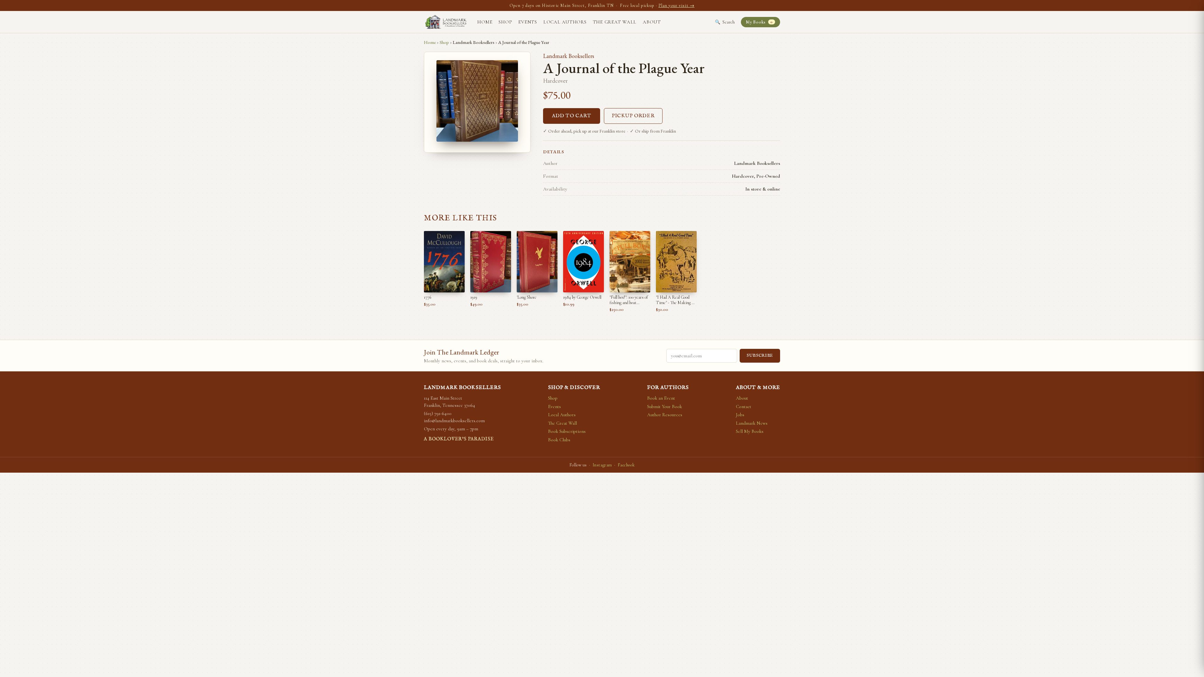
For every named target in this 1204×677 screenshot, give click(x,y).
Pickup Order (633, 116)
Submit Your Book (664, 406)
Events (527, 22)
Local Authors (565, 22)
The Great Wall (615, 22)
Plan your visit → (676, 5)
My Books (759, 22)
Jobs (740, 414)
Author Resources (664, 414)
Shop (505, 22)
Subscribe (760, 355)
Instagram (602, 465)
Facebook (626, 465)
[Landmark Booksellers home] (446, 22)
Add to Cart (571, 116)
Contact (743, 406)
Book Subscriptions (567, 431)
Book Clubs (559, 440)
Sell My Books (749, 431)
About (652, 22)
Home (484, 22)
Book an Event (661, 398)
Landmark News (752, 423)
